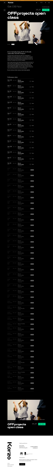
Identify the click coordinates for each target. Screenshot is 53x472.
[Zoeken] (37, 2)
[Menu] (5, 3)
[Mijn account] (45, 2)
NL (40, 2)
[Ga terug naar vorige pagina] (5, 10)
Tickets (33, 81)
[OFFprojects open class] (20, 81)
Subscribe (22, 464)
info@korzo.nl (35, 447)
